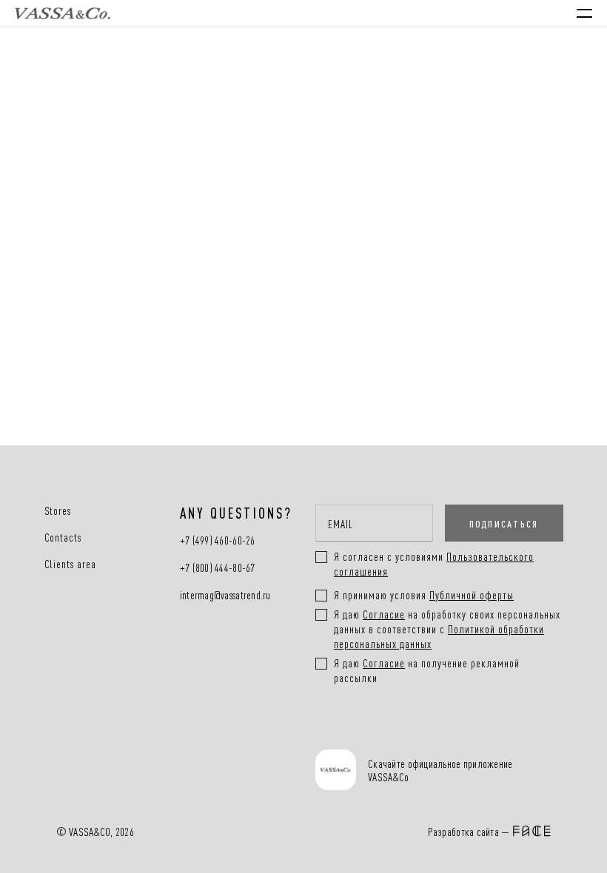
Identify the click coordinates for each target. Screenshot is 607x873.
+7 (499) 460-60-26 (217, 540)
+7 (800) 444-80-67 (217, 568)
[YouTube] (395, 732)
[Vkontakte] (346, 732)
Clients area (70, 564)
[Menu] (584, 13)
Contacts (63, 537)
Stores (58, 510)
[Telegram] (443, 732)
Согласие (384, 613)
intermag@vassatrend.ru (225, 595)
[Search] (457, 13)
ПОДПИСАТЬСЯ (504, 523)
